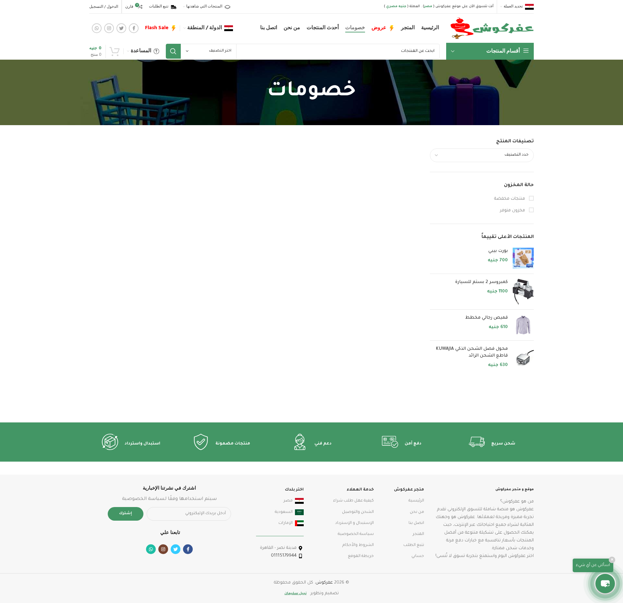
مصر (288, 501)
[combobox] (482, 155)
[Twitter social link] (121, 28)
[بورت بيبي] (523, 258)
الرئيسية (416, 501)
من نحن (417, 512)
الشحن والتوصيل (358, 512)
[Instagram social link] (109, 28)
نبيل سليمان (296, 594)
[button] (605, 583)
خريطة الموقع (361, 556)
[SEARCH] (173, 51)
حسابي (417, 556)
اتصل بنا (416, 523)
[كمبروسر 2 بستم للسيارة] (523, 291)
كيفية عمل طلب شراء (353, 501)
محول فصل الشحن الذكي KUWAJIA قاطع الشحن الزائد (472, 352)
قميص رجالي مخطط (486, 317)
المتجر (418, 534)
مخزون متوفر (513, 210)
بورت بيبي (498, 251)
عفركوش (324, 582)
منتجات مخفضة (510, 198)
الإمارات (285, 523)
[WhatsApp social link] (97, 28)
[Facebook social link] (134, 28)
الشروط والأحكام (358, 545)
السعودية (284, 512)
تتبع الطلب (413, 545)
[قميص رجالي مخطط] (523, 325)
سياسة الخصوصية (356, 534)
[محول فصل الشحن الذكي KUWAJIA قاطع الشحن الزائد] (523, 357)
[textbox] (517, 155)
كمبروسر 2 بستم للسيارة (481, 282)
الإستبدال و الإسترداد (354, 523)
